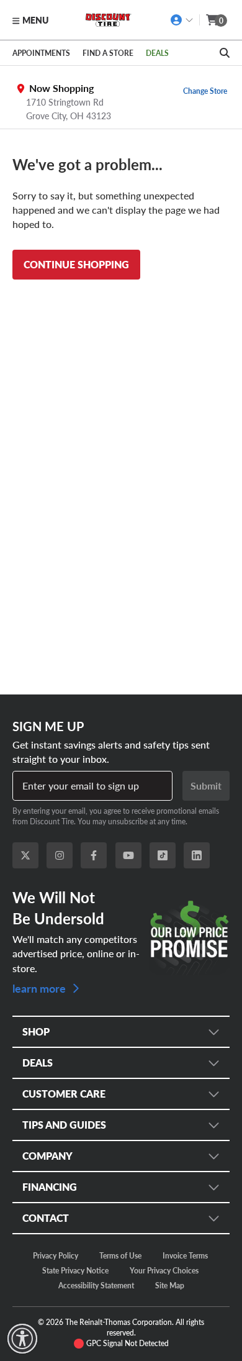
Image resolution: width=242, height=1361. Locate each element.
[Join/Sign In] (182, 20)
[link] (22, 1339)
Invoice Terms (185, 1255)
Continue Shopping (76, 264)
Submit (206, 785)
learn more (40, 987)
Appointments (41, 53)
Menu (35, 20)
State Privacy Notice (75, 1270)
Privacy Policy (55, 1255)
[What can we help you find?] (224, 52)
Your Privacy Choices (164, 1270)
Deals (157, 53)
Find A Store (108, 53)
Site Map (169, 1285)
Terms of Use (120, 1255)
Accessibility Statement (96, 1285)
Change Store (205, 91)
